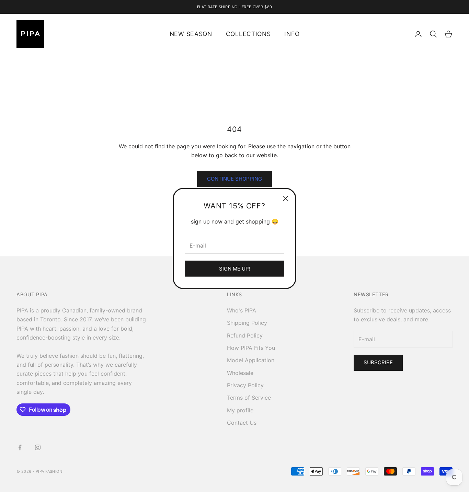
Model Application (250, 360)
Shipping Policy (247, 322)
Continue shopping (234, 178)
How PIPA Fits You (251, 347)
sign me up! (234, 268)
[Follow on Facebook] (19, 447)
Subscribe (378, 362)
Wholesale (240, 372)
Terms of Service (249, 397)
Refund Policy (245, 335)
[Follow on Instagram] (37, 447)
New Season (191, 33)
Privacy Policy (245, 385)
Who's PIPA (241, 310)
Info (291, 33)
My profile (240, 410)
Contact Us (241, 422)
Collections (248, 33)
